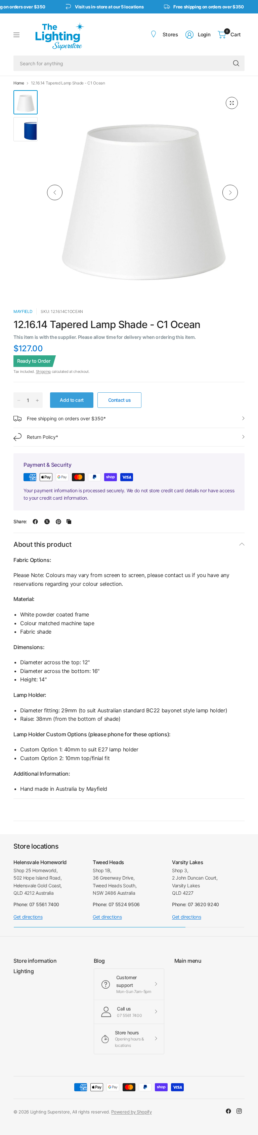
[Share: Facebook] (35, 521)
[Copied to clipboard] (68, 521)
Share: (20, 521)
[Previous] (54, 192)
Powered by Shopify (131, 1111)
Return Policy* (42, 437)
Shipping (43, 371)
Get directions (28, 917)
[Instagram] (239, 1111)
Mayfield (22, 311)
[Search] (236, 63)
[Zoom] (232, 103)
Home (18, 83)
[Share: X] (47, 521)
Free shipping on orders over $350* (66, 418)
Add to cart (71, 400)
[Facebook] (228, 1111)
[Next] (230, 192)
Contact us (119, 400)
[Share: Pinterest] (58, 521)
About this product (42, 544)
